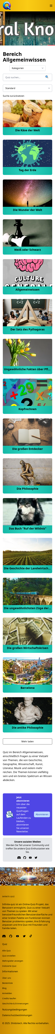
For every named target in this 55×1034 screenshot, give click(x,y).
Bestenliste (7, 983)
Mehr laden (27, 741)
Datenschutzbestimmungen (17, 1015)
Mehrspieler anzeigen (12, 960)
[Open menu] (51, 6)
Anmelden (7, 993)
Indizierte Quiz (9, 966)
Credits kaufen (9, 998)
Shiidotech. (17, 1023)
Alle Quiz (6, 950)
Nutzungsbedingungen (14, 1009)
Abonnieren (42, 814)
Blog (4, 988)
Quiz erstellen (9, 955)
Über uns (6, 978)
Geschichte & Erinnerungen (15, 1003)
